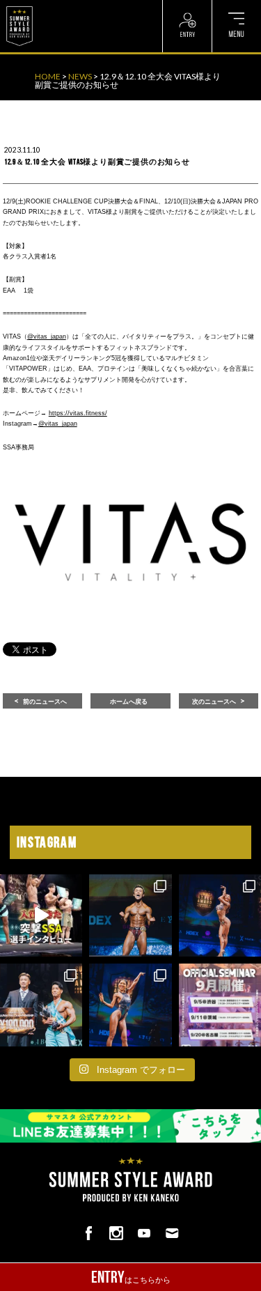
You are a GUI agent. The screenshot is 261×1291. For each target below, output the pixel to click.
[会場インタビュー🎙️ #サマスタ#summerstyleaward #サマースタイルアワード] (41, 915)
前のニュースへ (45, 701)
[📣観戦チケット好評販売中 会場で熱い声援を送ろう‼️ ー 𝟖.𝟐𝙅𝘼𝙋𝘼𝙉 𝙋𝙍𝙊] (130, 915)
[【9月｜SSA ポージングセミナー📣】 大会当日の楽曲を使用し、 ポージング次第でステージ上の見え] (220, 1005)
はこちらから (131, 1277)
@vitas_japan (46, 336)
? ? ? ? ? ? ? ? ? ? (68, 7)
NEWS (80, 76)
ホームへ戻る (129, 701)
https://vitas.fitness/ (78, 413)
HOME (48, 76)
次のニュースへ (214, 701)
